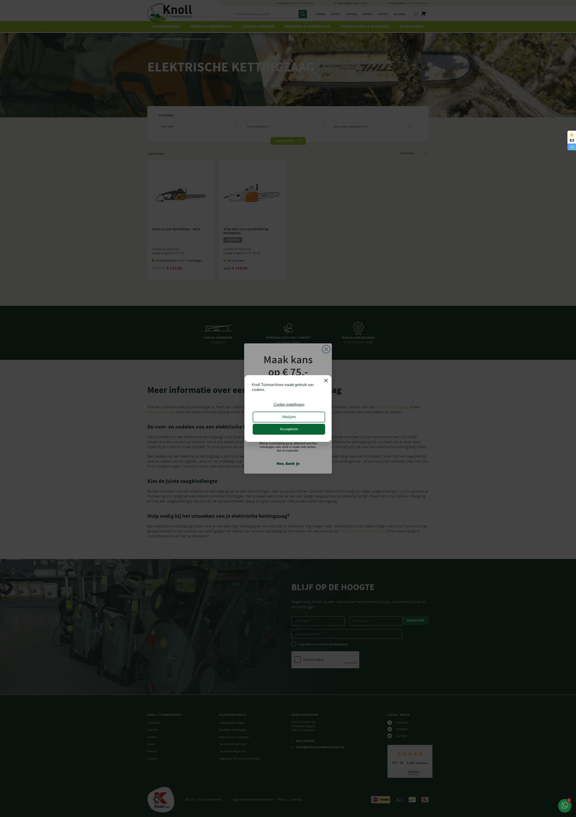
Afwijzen (289, 417)
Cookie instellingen (289, 404)
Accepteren (289, 429)
